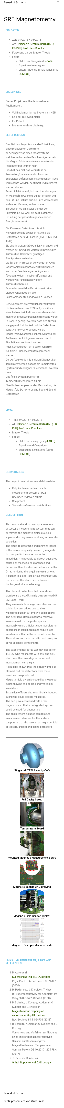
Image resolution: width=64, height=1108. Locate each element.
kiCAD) (49, 61)
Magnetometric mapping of (28, 1011)
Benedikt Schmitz (15, 2)
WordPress (37, 1101)
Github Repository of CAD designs (32, 1062)
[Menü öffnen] (58, 2)
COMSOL (24, 74)
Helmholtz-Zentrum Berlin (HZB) (35, 44)
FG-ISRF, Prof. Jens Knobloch (29, 48)
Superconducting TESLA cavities (31, 976)
